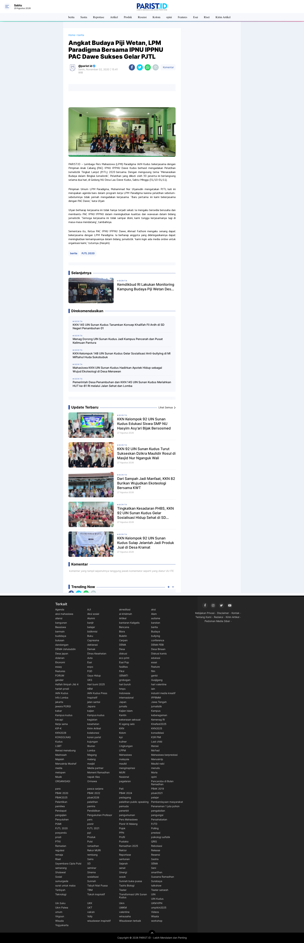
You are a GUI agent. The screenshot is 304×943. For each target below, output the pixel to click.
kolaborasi (93, 732)
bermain (60, 631)
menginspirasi (127, 767)
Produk (128, 17)
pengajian (60, 815)
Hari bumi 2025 (96, 684)
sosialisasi (93, 876)
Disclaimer (223, 612)
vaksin (91, 911)
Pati (121, 788)
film (153, 671)
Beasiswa (60, 627)
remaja (59, 854)
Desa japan (61, 653)
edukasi (155, 657)
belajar (91, 627)
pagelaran (125, 781)
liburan (91, 745)
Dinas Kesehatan (96, 653)
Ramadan (60, 845)
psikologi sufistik (160, 837)
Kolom (156, 17)
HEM (90, 688)
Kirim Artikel (223, 17)
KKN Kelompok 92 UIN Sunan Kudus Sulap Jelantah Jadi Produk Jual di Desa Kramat (145, 542)
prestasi (155, 832)
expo (90, 666)
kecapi (59, 719)
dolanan (59, 657)
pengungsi (157, 815)
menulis (155, 767)
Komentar (168, 67)
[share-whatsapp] (148, 67)
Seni (153, 867)
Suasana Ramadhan (162, 876)
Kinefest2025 (158, 723)
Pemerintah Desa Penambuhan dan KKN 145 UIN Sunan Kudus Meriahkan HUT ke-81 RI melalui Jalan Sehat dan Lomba (122, 384)
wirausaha (125, 916)
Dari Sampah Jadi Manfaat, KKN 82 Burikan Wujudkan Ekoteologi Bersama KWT (146, 483)
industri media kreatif (163, 693)
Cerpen (123, 640)
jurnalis (123, 706)
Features (182, 17)
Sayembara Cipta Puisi (68, 863)
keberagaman (159, 715)
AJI (89, 609)
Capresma (93, 640)
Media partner (95, 767)
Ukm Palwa (61, 907)
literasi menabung (65, 750)
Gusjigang (157, 679)
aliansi (58, 618)
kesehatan (93, 723)
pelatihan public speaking (134, 801)
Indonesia (124, 693)
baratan (155, 622)
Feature (155, 666)
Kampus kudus (63, 715)
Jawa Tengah (159, 701)
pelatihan (92, 801)
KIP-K (58, 728)
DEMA (122, 644)
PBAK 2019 (157, 788)
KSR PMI (156, 737)
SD (89, 863)
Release (155, 850)
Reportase (98, 17)
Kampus (155, 710)
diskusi (123, 653)
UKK (89, 903)
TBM (90, 889)
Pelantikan (61, 801)
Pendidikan (93, 810)
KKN (121, 728)
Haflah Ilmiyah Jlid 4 (66, 684)
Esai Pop (124, 662)
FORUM (59, 675)
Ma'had (155, 750)
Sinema (91, 872)
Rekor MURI (94, 850)
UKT (89, 907)
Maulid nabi (157, 763)
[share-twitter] (140, 67)
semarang (61, 867)
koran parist (94, 737)
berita (71, 17)
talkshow (156, 885)
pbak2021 (157, 792)
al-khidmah (125, 613)
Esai (195, 17)
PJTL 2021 (93, 828)
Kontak (235, 612)
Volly (90, 916)
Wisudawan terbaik (130, 920)
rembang (92, 854)
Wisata (155, 916)
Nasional (124, 776)
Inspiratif (92, 697)
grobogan (124, 679)
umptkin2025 (158, 907)
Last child (156, 741)
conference (157, 640)
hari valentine (158, 684)
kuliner (123, 741)
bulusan (59, 640)
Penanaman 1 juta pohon (165, 806)
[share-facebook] (132, 67)
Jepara (91, 706)
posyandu (61, 832)
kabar (58, 710)
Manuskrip (157, 759)
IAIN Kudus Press (97, 693)
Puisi (90, 841)
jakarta (59, 701)
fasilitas (123, 666)
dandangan (61, 644)
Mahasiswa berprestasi (164, 754)
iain (153, 688)
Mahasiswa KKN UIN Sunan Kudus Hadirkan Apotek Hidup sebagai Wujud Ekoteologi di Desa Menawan (117, 369)
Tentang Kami (203, 617)
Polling (155, 828)
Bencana (124, 627)
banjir (90, 622)
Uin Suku (60, 903)
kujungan (92, 741)
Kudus (58, 741)
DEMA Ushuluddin (65, 649)
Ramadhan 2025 (128, 845)
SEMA (154, 863)
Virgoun (59, 916)
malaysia (124, 759)
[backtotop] (152, 933)
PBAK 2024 (125, 792)
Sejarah (123, 863)
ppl (89, 832)
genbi (154, 675)
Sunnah (91, 881)
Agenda (59, 609)
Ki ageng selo (127, 723)
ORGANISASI (62, 781)
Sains (90, 859)
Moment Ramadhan (98, 772)
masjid (91, 763)
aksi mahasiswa (64, 613)
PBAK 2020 (61, 792)
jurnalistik (156, 706)
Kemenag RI (158, 719)
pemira (91, 806)
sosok (122, 876)
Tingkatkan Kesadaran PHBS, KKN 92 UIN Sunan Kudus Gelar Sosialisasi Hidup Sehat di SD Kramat (145, 513)
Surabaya (156, 881)
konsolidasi (157, 732)
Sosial (58, 876)
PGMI (58, 823)
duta (90, 657)
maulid (123, 763)
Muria (154, 772)
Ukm (121, 903)
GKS (89, 679)
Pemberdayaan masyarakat (167, 801)
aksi (153, 609)
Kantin (122, 715)
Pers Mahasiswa (128, 819)
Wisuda (59, 920)
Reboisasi (156, 845)
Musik (58, 776)
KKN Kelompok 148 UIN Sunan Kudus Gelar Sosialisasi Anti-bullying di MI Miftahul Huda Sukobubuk (121, 355)
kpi (121, 737)
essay (58, 666)
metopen (60, 772)
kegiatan (92, 719)
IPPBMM (156, 697)
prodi (58, 837)
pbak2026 (93, 797)
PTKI (58, 841)
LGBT (58, 745)
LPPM (122, 750)
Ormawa (92, 781)
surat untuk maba (65, 885)
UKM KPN (156, 903)
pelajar (155, 797)
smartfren (156, 872)
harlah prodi (62, 688)
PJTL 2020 (88, 253)
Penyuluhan (62, 819)
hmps (122, 688)
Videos (155, 911)
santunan (124, 859)
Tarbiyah (60, 889)
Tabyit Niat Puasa (97, 885)
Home (71, 34)
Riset (207, 17)
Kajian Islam (126, 710)
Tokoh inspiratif (96, 894)
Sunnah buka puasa (130, 881)
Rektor (123, 850)
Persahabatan (159, 819)
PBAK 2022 (93, 792)
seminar (91, 867)
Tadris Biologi (126, 885)
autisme (155, 618)
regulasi (59, 850)
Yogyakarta (61, 925)
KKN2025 (156, 728)
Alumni (91, 618)
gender (59, 679)
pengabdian (158, 810)
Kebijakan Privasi (204, 612)
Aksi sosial (93, 613)
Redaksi (218, 617)
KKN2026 (60, 732)
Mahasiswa (125, 754)
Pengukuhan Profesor (99, 815)
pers (89, 819)
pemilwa (60, 806)
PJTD (154, 823)
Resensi (142, 17)
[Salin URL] (156, 67)
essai (154, 662)
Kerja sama (61, 723)
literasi (155, 745)
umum (58, 911)
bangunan (61, 622)
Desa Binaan (158, 649)
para (58, 788)
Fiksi (121, 671)
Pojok (122, 828)
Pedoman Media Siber (217, 621)
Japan (122, 701)
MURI (122, 772)
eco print (124, 657)
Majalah (59, 759)
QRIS (154, 841)
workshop (156, 920)
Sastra (83, 17)
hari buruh (125, 684)
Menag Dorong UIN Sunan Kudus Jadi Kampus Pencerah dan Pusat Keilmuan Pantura (118, 340)
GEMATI (123, 675)
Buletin (123, 635)
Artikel (114, 17)
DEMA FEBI (157, 644)
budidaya (60, 635)
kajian (90, 710)
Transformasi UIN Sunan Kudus (133, 896)
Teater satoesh (159, 889)
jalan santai (93, 701)
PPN (121, 832)
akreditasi (124, 609)
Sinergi (123, 872)
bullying (155, 635)
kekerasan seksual (129, 719)
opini (169, 17)
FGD (89, 671)
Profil (122, 837)
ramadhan (93, 845)
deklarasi (92, 644)
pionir (90, 823)
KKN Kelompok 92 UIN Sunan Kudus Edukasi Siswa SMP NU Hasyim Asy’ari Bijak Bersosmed (144, 423)
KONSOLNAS (63, 737)
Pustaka (123, 841)
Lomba (91, 750)
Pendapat (60, 810)
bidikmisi (92, 631)
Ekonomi (60, 662)
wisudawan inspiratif (99, 920)
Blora (122, 631)
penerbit (124, 810)
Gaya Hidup (94, 675)
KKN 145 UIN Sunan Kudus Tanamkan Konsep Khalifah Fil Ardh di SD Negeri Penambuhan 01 (118, 326)
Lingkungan (126, 745)
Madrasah (61, 754)
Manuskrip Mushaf (65, 763)
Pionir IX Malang (128, 823)
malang (91, 759)
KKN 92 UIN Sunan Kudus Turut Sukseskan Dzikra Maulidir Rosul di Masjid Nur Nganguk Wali (146, 453)
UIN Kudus (157, 898)
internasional (126, 697)
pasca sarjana (95, 788)
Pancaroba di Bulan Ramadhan (162, 783)
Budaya (155, 631)
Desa (122, 649)
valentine (124, 911)
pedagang (125, 797)
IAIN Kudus (61, 693)
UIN (153, 894)
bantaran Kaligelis (129, 622)
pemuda (124, 806)
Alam (154, 613)
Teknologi (60, 894)
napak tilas (93, 776)
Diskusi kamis (159, 653)
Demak (91, 649)
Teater (122, 889)
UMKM (123, 907)
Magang (92, 754)
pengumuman (127, 815)
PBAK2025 (61, 797)
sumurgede (61, 881)
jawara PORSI (63, 706)
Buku (90, 635)
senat (122, 867)
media (58, 767)
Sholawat (60, 872)
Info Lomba (61, 697)
